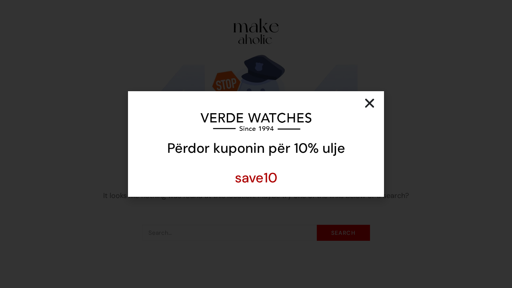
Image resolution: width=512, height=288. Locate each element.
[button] (369, 103)
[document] (256, 144)
